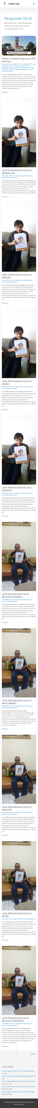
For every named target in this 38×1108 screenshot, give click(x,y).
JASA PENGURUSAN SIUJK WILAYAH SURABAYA (15, 595)
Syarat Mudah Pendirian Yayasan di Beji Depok (15, 1076)
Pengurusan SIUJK (7, 69)
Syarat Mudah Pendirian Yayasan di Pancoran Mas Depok (18, 1086)
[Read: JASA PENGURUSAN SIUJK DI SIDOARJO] (19, 450)
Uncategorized (23, 69)
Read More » (5, 92)
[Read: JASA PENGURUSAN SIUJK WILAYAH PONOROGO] (19, 980)
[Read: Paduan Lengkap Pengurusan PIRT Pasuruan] (19, 45)
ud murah (16, 69)
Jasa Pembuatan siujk (19, 176)
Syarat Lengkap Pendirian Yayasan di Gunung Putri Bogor (18, 1091)
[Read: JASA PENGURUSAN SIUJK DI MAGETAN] (19, 769)
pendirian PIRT (18, 67)
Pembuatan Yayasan (8, 67)
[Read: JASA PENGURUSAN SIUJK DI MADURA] (19, 237)
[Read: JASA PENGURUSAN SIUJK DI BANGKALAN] (19, 132)
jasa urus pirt (16, 66)
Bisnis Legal (14, 4)
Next (33, 1054)
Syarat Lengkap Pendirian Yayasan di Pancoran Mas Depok (19, 1081)
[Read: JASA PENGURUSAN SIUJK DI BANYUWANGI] (19, 662)
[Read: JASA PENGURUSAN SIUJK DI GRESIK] (19, 343)
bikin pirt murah (6, 64)
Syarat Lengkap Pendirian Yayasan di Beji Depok (15, 1071)
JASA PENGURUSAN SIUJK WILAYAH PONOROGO (15, 1019)
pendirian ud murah (28, 67)
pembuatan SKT (24, 66)
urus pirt (30, 69)
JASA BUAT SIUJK (7, 176)
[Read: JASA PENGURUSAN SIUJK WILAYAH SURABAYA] (19, 556)
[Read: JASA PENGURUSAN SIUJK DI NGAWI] (19, 875)
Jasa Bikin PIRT (15, 64)
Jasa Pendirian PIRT (26, 64)
